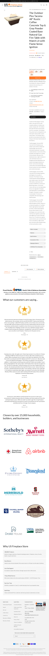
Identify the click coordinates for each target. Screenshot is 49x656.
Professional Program (7, 604)
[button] (2, 5)
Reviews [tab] (6, 271)
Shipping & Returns (18, 614)
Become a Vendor (6, 620)
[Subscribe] (34, 636)
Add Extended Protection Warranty (37, 69)
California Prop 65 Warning (17, 625)
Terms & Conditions (18, 622)
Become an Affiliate (7, 618)
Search (4, 607)
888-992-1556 (38, 101)
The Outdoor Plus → (33, 258)
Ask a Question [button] (30, 269)
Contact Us (5, 615)
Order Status (5, 612)
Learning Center (17, 611)
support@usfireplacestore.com (36, 104)
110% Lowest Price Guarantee (18, 608)
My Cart (4, 609)
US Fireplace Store (26, 646)
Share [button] (32, 251)
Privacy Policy (16, 619)
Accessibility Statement (19, 629)
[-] (31, 71)
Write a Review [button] (41, 269)
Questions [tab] (14, 271)
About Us (16, 616)
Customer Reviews (18, 604)
